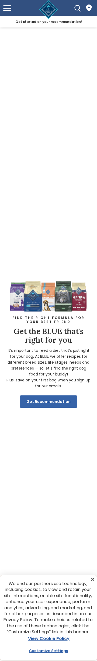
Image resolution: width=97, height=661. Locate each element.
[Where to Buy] (89, 8)
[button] (7, 8)
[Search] (77, 8)
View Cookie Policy (49, 638)
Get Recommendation (48, 401)
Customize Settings (48, 650)
